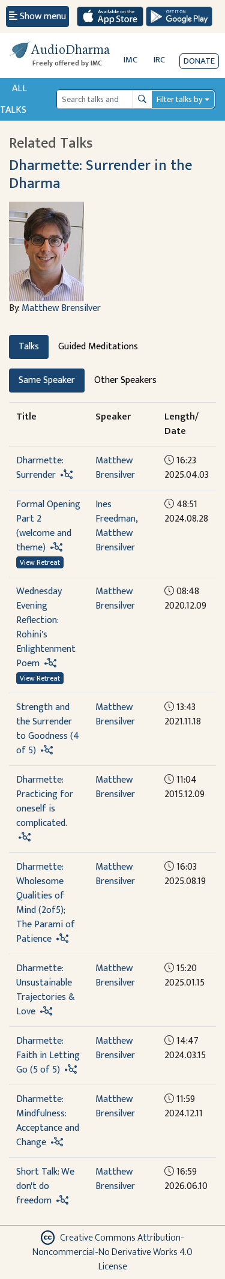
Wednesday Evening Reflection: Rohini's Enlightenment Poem (46, 627)
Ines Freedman (115, 511)
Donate (199, 60)
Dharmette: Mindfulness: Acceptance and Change (47, 1121)
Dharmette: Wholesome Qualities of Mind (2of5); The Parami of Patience (45, 903)
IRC (159, 59)
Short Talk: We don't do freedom (45, 1186)
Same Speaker (47, 380)
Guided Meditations (98, 347)
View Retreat (40, 562)
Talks (29, 347)
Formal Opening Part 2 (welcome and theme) (48, 526)
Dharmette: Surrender (39, 468)
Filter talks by (179, 99)
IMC (130, 59)
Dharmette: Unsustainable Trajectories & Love (45, 990)
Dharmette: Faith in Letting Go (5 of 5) (48, 1055)
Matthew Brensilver (61, 308)
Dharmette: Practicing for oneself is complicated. (44, 801)
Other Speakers (125, 380)
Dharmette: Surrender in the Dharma (100, 174)
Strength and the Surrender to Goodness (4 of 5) (47, 729)
